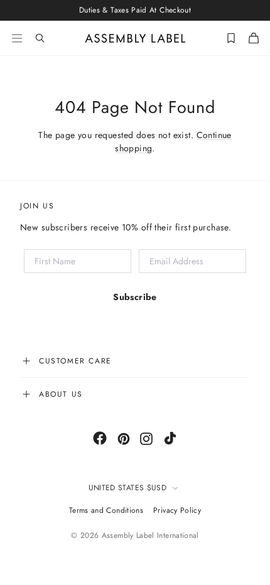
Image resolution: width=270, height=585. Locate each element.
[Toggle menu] (17, 38)
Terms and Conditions (106, 510)
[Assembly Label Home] (135, 38)
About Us (61, 394)
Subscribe (135, 297)
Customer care (75, 361)
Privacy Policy (177, 510)
